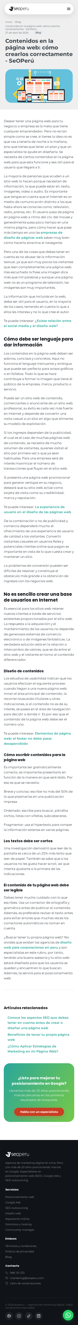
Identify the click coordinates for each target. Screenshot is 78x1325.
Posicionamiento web (19, 1196)
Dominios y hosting (18, 1224)
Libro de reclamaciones (25, 1283)
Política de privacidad (19, 1251)
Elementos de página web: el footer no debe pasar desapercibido (37, 738)
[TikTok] (29, 1316)
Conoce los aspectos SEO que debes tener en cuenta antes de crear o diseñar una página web (38, 1023)
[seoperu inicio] (19, 9)
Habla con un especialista (39, 1112)
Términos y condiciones (21, 1245)
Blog (18, 21)
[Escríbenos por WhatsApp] (68, 1315)
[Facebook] (9, 1316)
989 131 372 (17, 1272)
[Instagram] (19, 1316)
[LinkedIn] (38, 1316)
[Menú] (68, 8)
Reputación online (17, 1218)
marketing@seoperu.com (27, 1278)
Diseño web (13, 1213)
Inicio (8, 21)
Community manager (19, 1229)
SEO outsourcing (16, 1207)
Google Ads (13, 1202)
